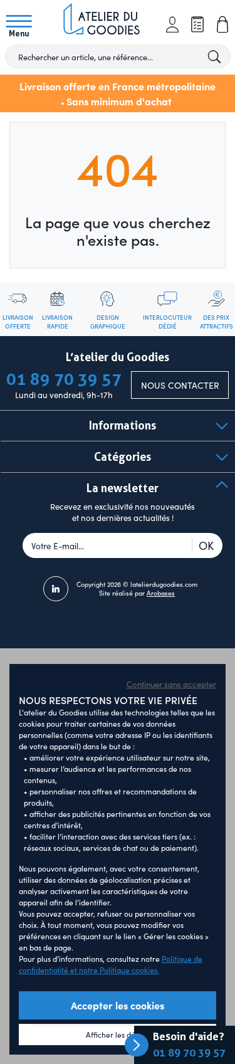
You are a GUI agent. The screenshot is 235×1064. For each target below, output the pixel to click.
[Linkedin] (55, 588)
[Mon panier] (222, 25)
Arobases (161, 593)
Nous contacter (180, 385)
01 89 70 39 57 (189, 1052)
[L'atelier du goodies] (105, 20)
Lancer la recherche (214, 56)
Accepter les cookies (117, 1005)
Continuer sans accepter (171, 684)
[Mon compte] (172, 25)
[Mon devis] (197, 25)
